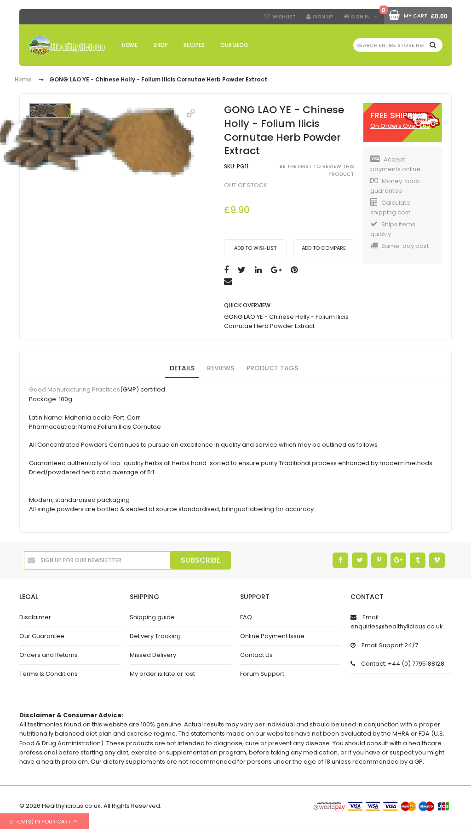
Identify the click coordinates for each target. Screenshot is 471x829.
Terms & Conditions (48, 673)
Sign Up (323, 16)
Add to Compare (324, 248)
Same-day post (405, 246)
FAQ (246, 617)
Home (23, 80)
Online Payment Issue (272, 636)
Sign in (360, 16)
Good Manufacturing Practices (74, 390)
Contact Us (256, 655)
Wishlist (284, 16)
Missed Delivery (153, 655)
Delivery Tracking (155, 636)
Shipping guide (152, 617)
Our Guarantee (41, 636)
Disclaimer (35, 617)
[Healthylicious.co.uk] (67, 46)
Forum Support (262, 673)
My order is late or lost (162, 673)
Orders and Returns (48, 655)
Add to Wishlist (255, 248)
